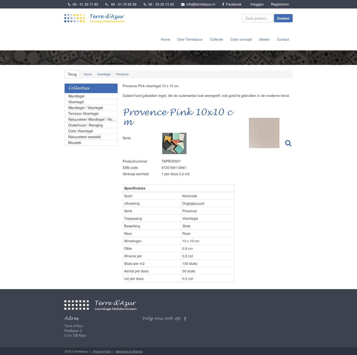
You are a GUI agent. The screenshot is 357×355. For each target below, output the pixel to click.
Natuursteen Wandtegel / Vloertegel (93, 119)
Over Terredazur (190, 39)
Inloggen (257, 4)
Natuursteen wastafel (84, 136)
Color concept (241, 39)
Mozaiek (74, 142)
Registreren (280, 4)
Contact (283, 39)
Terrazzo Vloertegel (83, 113)
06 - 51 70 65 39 (122, 4)
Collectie (216, 39)
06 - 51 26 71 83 (84, 4)
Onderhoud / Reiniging (85, 125)
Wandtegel (76, 96)
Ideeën (264, 39)
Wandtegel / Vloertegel (85, 107)
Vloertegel (76, 101)
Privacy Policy (102, 351)
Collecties (78, 88)
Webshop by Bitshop (129, 351)
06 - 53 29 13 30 (160, 4)
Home (165, 39)
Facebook (232, 4)
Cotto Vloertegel (80, 130)
